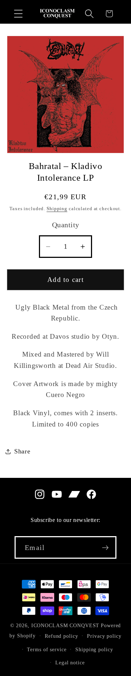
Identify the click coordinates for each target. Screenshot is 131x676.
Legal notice (70, 662)
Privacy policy (104, 636)
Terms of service (46, 649)
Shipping (57, 208)
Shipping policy (94, 649)
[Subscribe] (105, 547)
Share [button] (22, 451)
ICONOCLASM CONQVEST (65, 625)
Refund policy (61, 636)
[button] (18, 14)
